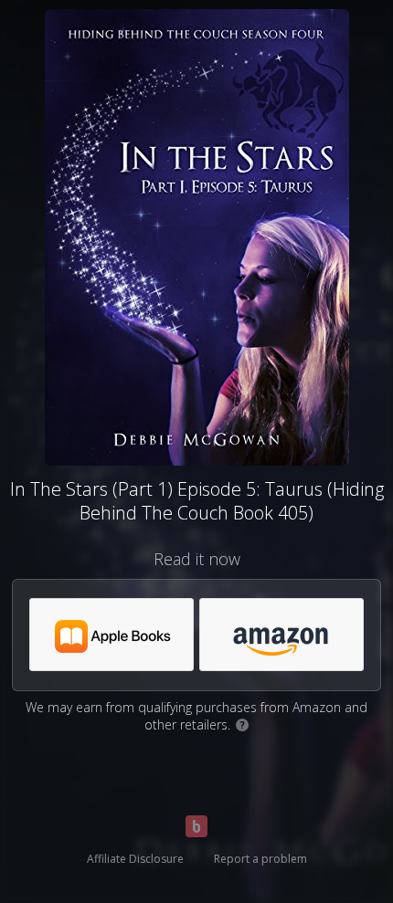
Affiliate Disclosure (135, 858)
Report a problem (260, 858)
